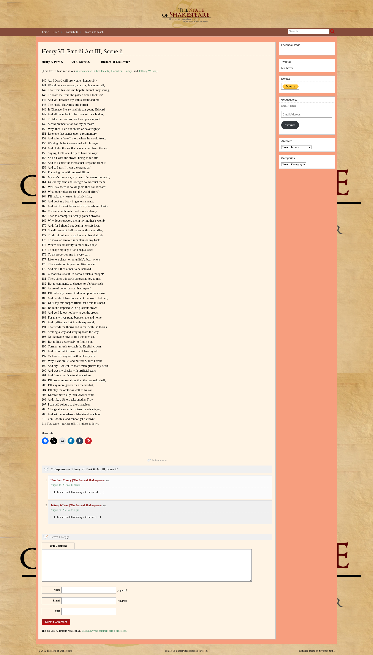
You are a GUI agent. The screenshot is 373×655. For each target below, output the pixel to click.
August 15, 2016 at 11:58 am (65, 484)
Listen (56, 32)
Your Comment (58, 545)
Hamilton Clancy (121, 71)
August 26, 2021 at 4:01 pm (65, 509)
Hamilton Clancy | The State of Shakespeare (77, 480)
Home (45, 32)
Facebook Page (290, 45)
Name (57, 589)
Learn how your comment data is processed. (104, 630)
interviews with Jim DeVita (92, 71)
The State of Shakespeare (59, 650)
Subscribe (290, 124)
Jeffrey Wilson (147, 71)
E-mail (56, 600)
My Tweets (287, 67)
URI (57, 611)
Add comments (159, 460)
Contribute (72, 32)
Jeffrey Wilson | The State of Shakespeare (76, 505)
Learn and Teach (94, 32)
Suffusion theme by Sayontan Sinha (317, 650)
